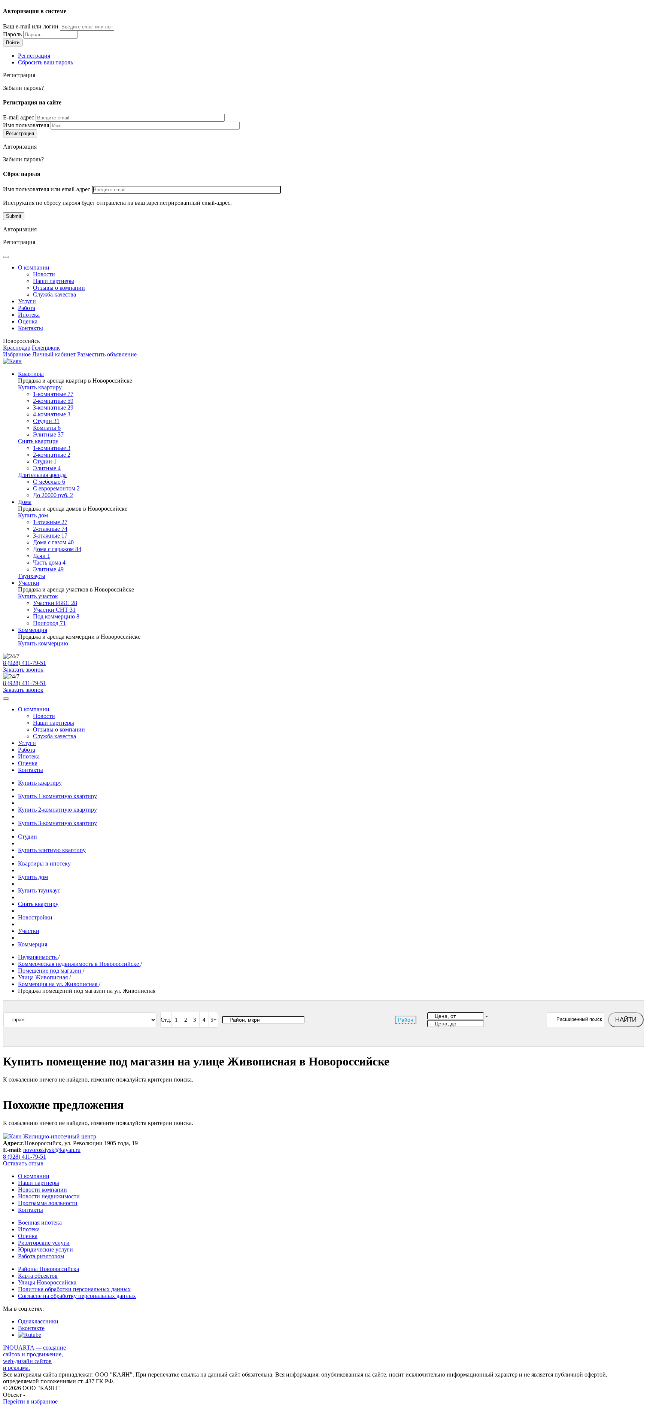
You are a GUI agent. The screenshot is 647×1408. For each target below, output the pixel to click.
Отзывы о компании (59, 288)
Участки (28, 583)
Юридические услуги (45, 1249)
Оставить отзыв (23, 1163)
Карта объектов (38, 1275)
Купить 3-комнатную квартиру (57, 823)
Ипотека (29, 314)
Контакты (30, 328)
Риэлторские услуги (44, 1243)
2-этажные (50, 529)
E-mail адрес (18, 117)
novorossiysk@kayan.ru (52, 1150)
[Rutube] (29, 1335)
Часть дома (49, 562)
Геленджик (46, 347)
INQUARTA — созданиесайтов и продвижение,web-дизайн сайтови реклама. (34, 1357)
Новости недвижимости (49, 1196)
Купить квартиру (40, 387)
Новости (44, 274)
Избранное (17, 354)
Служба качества (54, 294)
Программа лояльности (48, 1203)
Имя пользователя (26, 125)
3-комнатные (53, 407)
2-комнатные (53, 401)
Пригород (49, 623)
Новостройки (35, 917)
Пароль (12, 34)
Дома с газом (53, 542)
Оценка (27, 321)
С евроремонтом (56, 488)
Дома (24, 502)
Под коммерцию (56, 616)
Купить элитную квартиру (52, 850)
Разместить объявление (107, 354)
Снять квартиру (38, 441)
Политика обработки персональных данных (74, 1289)
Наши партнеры (53, 281)
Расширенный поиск (579, 1019)
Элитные (48, 434)
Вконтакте (31, 1328)
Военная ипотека (40, 1222)
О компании (33, 267)
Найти (626, 1019)
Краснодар (16, 347)
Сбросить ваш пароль (45, 62)
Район (405, 1020)
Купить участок (38, 596)
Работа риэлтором (41, 1256)
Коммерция (32, 630)
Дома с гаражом (57, 549)
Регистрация (34, 55)
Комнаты (47, 428)
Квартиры (31, 374)
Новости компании (42, 1189)
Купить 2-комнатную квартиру (57, 809)
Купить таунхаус (39, 890)
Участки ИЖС (55, 603)
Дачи (41, 556)
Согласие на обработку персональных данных (77, 1296)
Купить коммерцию (43, 643)
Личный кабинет (54, 354)
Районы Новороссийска (48, 1269)
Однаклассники (38, 1321)
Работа (26, 308)
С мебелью (49, 481)
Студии (46, 421)
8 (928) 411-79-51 (24, 663)
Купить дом (33, 515)
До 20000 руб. (53, 495)
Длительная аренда (42, 475)
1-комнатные (53, 394)
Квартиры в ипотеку (44, 863)
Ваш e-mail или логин (30, 26)
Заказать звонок (23, 669)
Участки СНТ (54, 609)
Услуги (27, 301)
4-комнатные (51, 414)
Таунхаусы (31, 576)
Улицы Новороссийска (47, 1282)
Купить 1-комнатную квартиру (57, 796)
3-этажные (50, 535)
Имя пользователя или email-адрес (46, 189)
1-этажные (50, 522)
